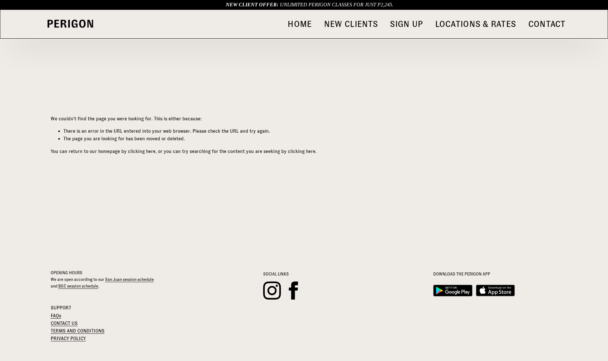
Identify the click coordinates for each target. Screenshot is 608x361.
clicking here (141, 151)
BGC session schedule (78, 286)
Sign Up (406, 24)
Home (300, 24)
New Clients (351, 24)
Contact (547, 24)
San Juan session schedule (129, 279)
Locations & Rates (475, 24)
